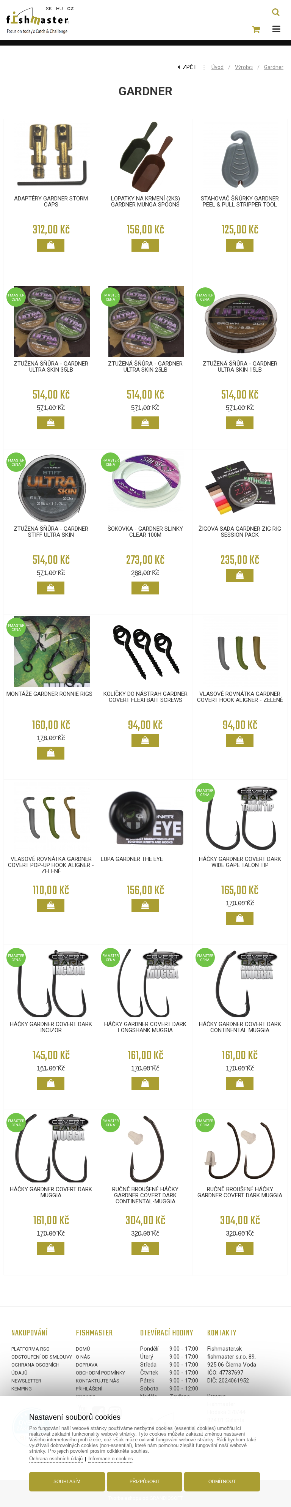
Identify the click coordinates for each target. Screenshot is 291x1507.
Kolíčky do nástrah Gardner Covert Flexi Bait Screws (145, 697)
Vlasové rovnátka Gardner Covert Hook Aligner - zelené (240, 697)
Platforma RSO (30, 1349)
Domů (83, 1349)
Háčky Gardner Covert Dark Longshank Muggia (145, 1027)
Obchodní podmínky (100, 1373)
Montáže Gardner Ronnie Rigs (49, 694)
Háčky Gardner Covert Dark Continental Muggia (240, 1027)
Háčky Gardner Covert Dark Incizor (51, 1027)
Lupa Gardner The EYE (132, 859)
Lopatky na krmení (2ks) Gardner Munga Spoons (145, 201)
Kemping (21, 1389)
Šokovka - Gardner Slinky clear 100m (145, 532)
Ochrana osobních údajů (56, 1458)
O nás (83, 1357)
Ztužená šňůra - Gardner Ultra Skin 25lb (145, 367)
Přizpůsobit (145, 1481)
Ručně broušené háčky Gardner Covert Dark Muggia (239, 1192)
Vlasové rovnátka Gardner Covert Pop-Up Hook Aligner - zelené (51, 865)
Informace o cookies (110, 1458)
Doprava (87, 1365)
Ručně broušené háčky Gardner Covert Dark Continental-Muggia (145, 1195)
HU (59, 8)
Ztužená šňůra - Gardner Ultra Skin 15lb (240, 367)
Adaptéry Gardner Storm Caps (51, 201)
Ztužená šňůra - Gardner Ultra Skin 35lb (51, 367)
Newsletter (26, 1381)
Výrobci (244, 67)
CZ (70, 8)
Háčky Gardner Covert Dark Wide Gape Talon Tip (240, 862)
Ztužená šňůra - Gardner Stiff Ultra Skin (51, 532)
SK (49, 8)
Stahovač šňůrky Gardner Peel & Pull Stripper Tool (240, 201)
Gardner (273, 67)
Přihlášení (89, 1389)
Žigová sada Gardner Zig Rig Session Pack (240, 532)
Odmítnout (222, 1481)
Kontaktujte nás (97, 1381)
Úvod (217, 67)
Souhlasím (66, 1481)
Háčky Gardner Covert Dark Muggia (51, 1192)
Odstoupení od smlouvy (41, 1357)
